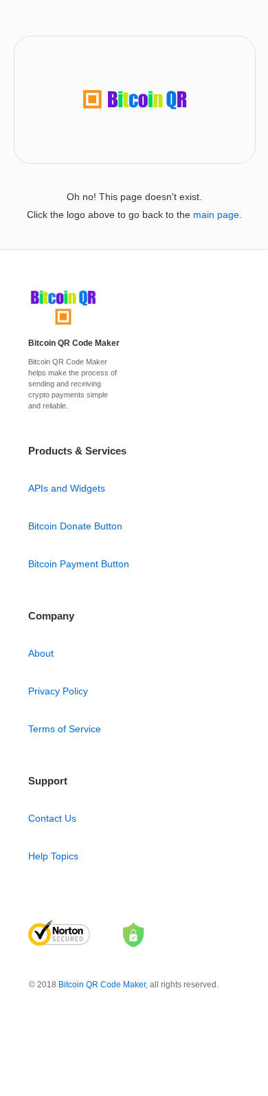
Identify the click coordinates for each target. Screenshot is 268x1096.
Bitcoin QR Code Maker (102, 984)
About (41, 653)
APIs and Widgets (66, 488)
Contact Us (52, 818)
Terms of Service (64, 728)
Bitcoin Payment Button (78, 563)
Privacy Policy (58, 691)
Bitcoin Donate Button (75, 525)
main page (216, 214)
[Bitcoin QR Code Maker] (63, 325)
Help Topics (53, 856)
